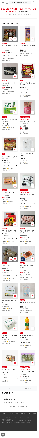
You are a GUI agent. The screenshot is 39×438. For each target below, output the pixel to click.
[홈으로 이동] (6, 2)
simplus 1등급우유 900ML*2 (27, 303)
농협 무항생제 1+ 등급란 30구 (9, 301)
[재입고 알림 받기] (11, 39)
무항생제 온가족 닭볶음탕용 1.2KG (27, 231)
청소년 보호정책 (32, 413)
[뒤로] (3, 2)
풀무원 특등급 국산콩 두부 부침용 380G (9, 120)
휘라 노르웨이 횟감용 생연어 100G (27, 266)
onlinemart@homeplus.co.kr (15, 402)
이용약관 (11, 413)
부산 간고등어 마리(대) (8, 83)
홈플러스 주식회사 (8, 393)
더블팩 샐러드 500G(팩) (27, 371)
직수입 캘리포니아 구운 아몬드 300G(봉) (27, 122)
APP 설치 (28, 388)
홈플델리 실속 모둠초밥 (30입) (9, 46)
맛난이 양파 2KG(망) (8, 265)
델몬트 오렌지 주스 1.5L (26, 335)
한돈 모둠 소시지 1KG (8, 192)
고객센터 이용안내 (8, 399)
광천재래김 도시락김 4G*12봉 (27, 195)
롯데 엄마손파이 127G (8, 369)
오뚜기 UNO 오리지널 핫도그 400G (27, 84)
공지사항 (4, 413)
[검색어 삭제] (25, 2)
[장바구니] (34, 2)
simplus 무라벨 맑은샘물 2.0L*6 (27, 154)
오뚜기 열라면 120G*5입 (9, 231)
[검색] (29, 2)
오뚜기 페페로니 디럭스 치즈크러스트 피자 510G (9, 157)
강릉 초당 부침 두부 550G (9, 335)
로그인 (9, 388)
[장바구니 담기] (15, 39)
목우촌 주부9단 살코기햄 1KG (27, 46)
